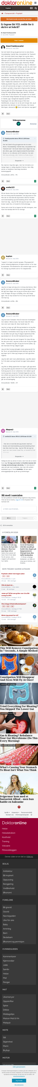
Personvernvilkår (26, 812)
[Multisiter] (2, 113)
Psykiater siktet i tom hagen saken (13, 573)
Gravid (6, 911)
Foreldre (8, 900)
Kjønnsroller (8, 961)
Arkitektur (7, 871)
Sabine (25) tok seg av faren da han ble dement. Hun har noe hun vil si (9, 548)
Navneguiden (9, 916)
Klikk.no (30, 857)
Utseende (15, 812)
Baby (5, 924)
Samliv (6, 969)
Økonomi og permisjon (13, 941)
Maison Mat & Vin (11, 1018)
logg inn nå (19, 500)
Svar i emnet (19, 40)
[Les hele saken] (9, 540)
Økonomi (7, 892)
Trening (5, 841)
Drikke (6, 1010)
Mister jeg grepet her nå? (9, 615)
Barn (5, 933)
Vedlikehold (8, 888)
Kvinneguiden (10, 949)
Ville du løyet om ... (7, 585)
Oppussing (8, 879)
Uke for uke (8, 920)
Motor (6, 1058)
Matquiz (7, 1022)
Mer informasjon (19, 1085)
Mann (5, 1046)
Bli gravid (7, 907)
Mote (5, 1030)
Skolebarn (8, 937)
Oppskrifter (8, 1001)
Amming (7, 929)
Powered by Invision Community (19, 817)
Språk (6, 812)
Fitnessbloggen (9, 850)
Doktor (14, 822)
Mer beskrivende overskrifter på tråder (19, 19)
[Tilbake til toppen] (19, 807)
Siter (8, 114)
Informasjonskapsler (22, 815)
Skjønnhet (8, 1042)
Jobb (5, 965)
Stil (4, 1037)
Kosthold (6, 837)
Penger (6, 982)
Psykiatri (11, 35)
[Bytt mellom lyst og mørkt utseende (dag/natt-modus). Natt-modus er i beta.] (31, 815)
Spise (5, 1005)
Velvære (6, 846)
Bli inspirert (8, 875)
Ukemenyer (8, 997)
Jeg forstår (19, 1080)
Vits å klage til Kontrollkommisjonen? (13, 604)
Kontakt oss (10, 815)
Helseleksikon (8, 833)
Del (9, 518)
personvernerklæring (19, 1076)
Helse (4, 828)
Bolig (6, 864)
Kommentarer (9, 956)
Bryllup (6, 1050)
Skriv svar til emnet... (12, 509)
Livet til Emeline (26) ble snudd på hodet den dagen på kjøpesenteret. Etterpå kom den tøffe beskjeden (28, 550)
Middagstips (8, 1014)
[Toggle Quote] (4, 138)
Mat (5, 978)
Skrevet (12, 48)
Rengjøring (8, 884)
